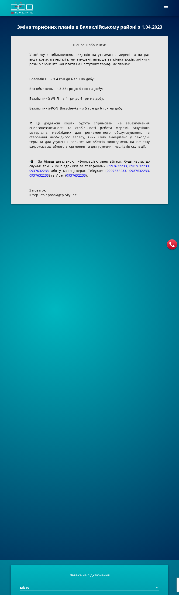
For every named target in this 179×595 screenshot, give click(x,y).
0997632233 (117, 166)
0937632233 (39, 170)
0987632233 (139, 166)
